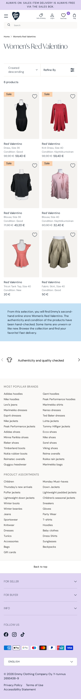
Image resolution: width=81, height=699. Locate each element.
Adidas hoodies (13, 393)
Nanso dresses (52, 410)
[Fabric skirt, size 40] (59, 253)
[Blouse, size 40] (59, 184)
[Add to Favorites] (34, 96)
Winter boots (12, 503)
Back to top (40, 566)
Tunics (7, 536)
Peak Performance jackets (19, 426)
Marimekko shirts (53, 404)
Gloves (47, 508)
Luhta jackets (51, 421)
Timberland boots (14, 448)
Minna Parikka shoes (16, 437)
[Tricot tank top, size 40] (21, 253)
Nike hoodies (11, 399)
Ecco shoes (50, 432)
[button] (74, 16)
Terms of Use (34, 685)
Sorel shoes (50, 442)
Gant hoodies (51, 393)
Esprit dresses (12, 415)
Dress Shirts (50, 536)
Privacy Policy (13, 685)
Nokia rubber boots (15, 453)
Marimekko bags (53, 464)
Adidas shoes (12, 432)
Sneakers (48, 503)
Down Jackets (51, 487)
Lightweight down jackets (19, 498)
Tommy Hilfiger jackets (56, 426)
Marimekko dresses (15, 410)
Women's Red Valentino (24, 36)
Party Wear (49, 514)
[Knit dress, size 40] (59, 115)
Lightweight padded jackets (59, 492)
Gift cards (10, 552)
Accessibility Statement (20, 689)
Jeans (7, 514)
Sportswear (11, 519)
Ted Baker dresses (54, 415)
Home (7, 36)
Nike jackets (11, 421)
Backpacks (49, 546)
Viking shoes (50, 448)
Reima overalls (51, 453)
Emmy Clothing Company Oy (33, 674)
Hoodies (48, 525)
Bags (7, 546)
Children (9, 481)
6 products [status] (11, 82)
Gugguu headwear (15, 464)
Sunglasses (49, 541)
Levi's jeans (10, 404)
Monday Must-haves (55, 481)
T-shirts (47, 519)
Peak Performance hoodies (59, 399)
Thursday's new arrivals (18, 487)
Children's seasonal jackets (59, 498)
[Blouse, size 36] (21, 184)
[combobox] (40, 25)
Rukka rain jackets (53, 459)
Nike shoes (49, 437)
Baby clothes (50, 530)
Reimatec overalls (14, 459)
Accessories (11, 541)
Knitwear (9, 525)
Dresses (9, 530)
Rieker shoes (11, 442)
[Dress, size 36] (21, 115)
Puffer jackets (12, 492)
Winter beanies (13, 508)
